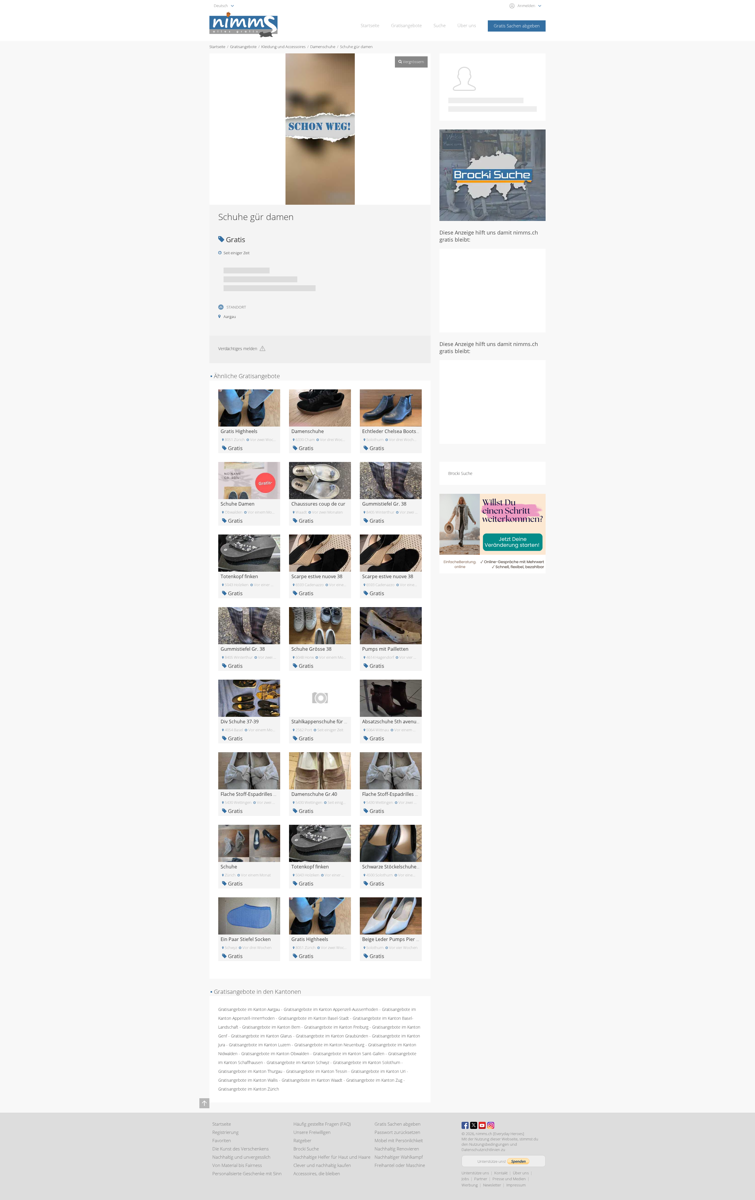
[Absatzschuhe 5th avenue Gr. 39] (391, 698)
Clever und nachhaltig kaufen (322, 1165)
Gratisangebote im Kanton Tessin (316, 1071)
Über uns (466, 25)
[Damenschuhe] (320, 407)
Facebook (465, 1125)
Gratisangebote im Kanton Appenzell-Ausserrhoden (331, 1009)
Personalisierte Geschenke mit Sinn (247, 1173)
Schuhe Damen (238, 504)
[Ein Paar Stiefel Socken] (249, 915)
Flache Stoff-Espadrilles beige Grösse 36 (265, 794)
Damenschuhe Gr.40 (314, 794)
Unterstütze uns (475, 1173)
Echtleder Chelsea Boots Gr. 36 (396, 431)
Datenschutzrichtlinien (481, 1149)
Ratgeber (302, 1140)
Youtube (482, 1125)
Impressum (516, 1185)
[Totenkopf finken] (249, 552)
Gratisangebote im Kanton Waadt (312, 1080)
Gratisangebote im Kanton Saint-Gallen (348, 1053)
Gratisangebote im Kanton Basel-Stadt (313, 1018)
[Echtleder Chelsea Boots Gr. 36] (391, 407)
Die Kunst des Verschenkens (240, 1149)
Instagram (490, 1125)
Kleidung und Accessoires (283, 46)
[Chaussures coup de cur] (320, 480)
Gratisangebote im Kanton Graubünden (332, 1036)
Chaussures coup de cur (318, 504)
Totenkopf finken (239, 576)
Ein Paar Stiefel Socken (246, 939)
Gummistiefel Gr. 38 (384, 504)
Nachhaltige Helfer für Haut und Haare (331, 1157)
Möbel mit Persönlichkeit (399, 1140)
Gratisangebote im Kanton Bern (271, 1027)
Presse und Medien (509, 1178)
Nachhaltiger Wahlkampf (399, 1157)
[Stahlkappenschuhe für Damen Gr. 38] (320, 698)
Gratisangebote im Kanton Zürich (248, 1089)
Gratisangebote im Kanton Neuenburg (329, 1044)
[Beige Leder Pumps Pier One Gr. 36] (391, 915)
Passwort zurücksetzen (397, 1132)
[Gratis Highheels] (249, 407)
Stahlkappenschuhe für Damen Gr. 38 (333, 721)
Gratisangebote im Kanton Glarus (261, 1036)
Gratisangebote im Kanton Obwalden (275, 1053)
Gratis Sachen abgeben (517, 26)
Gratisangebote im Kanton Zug (374, 1080)
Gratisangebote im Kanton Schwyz (298, 1062)
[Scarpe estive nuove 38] (320, 552)
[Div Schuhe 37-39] (249, 698)
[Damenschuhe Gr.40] (320, 770)
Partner (480, 1178)
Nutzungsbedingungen (489, 1144)
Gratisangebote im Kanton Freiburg (336, 1027)
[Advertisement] (492, 290)
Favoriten (221, 1140)
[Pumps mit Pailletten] (391, 625)
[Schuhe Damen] (249, 480)
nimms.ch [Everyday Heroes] (500, 1133)
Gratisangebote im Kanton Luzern (259, 1044)
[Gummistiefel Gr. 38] (391, 480)
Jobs (465, 1178)
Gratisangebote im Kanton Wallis (248, 1080)
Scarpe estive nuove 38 (316, 576)
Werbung (470, 1185)
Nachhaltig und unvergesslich (241, 1157)
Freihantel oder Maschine (400, 1165)
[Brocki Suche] (492, 175)
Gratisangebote (406, 25)
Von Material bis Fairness (237, 1165)
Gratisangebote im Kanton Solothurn (366, 1062)
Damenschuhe (322, 46)
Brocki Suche (460, 473)
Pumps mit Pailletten (385, 649)
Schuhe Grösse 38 (311, 649)
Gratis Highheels (239, 431)
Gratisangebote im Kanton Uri (378, 1071)
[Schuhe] (249, 843)
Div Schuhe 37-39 (240, 721)
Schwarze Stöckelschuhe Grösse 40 (401, 866)
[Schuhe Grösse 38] (320, 625)
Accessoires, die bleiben (316, 1173)
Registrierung (225, 1132)
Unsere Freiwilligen (312, 1132)
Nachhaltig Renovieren (397, 1149)
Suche (440, 25)
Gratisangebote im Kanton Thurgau (250, 1071)
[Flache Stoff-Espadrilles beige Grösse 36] (249, 770)
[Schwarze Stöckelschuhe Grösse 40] (391, 843)
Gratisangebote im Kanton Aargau (249, 1009)
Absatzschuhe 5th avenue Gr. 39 (398, 721)
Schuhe (229, 866)
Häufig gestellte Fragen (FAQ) (322, 1124)
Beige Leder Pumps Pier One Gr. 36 (401, 939)
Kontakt (501, 1173)
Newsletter (492, 1185)
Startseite (370, 25)
